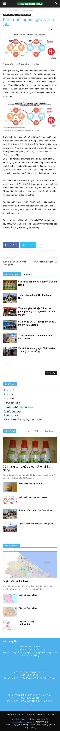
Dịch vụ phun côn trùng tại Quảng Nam (36, 524)
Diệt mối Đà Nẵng (26, 622)
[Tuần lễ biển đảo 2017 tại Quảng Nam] (10, 298)
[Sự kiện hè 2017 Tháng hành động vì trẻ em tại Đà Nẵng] (10, 325)
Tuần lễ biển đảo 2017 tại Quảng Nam (14, 263)
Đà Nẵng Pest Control (20, 719)
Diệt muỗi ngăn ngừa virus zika (33, 497)
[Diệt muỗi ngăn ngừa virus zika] (10, 500)
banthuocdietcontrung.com (23, 722)
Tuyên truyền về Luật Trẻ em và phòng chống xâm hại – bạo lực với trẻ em (36, 311)
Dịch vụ (37, 431)
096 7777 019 (42, 722)
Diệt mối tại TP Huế (15, 581)
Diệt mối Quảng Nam (28, 608)
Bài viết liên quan (11, 274)
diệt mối (9, 394)
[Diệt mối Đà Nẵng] (10, 625)
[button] (56, 4)
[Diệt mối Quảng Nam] (10, 612)
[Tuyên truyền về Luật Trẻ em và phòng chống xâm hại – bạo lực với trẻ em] (10, 311)
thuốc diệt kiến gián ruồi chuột (19, 407)
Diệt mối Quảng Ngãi (28, 595)
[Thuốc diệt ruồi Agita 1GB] (10, 487)
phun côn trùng (13, 402)
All (29, 431)
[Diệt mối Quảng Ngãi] (10, 598)
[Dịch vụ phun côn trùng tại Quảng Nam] (10, 527)
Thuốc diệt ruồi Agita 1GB (45, 262)
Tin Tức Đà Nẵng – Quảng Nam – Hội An (24, 419)
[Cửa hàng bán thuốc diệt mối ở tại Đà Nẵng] (10, 285)
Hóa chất (30, 714)
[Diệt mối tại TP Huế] (30, 564)
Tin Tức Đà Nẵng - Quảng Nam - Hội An (18, 10)
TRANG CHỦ (11, 714)
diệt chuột (10, 390)
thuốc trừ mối (12, 415)
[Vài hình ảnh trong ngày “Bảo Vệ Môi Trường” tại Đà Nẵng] (10, 351)
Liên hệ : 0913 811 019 (45, 714)
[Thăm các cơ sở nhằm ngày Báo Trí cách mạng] (10, 338)
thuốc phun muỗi (13, 411)
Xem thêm (27, 274)
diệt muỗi (10, 398)
